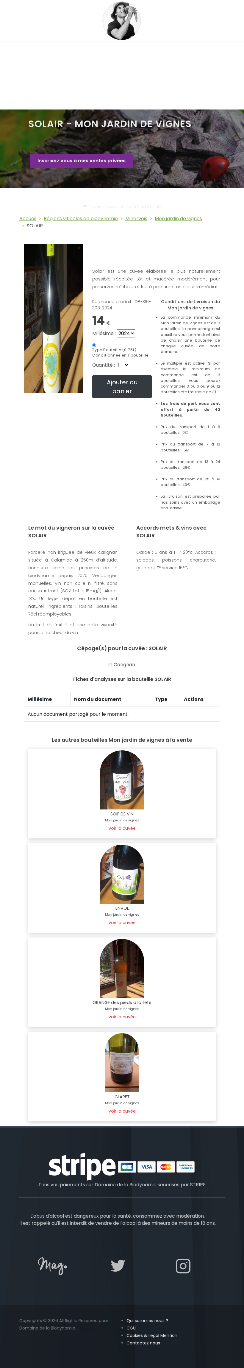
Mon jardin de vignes (178, 218)
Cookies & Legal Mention (151, 1335)
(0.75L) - (120, 352)
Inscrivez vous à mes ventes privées (81, 160)
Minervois (136, 218)
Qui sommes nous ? (147, 1321)
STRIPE (198, 1184)
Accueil (27, 218)
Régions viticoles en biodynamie (81, 218)
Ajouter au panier (122, 386)
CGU (131, 1328)
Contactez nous (143, 1343)
